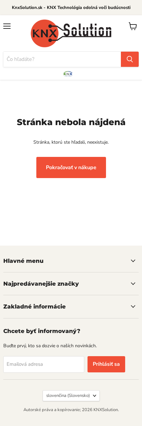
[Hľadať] (130, 59)
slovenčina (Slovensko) (68, 396)
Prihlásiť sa (106, 364)
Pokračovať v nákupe (71, 167)
